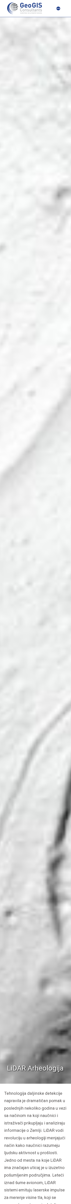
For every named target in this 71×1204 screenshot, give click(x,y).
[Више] (58, 9)
